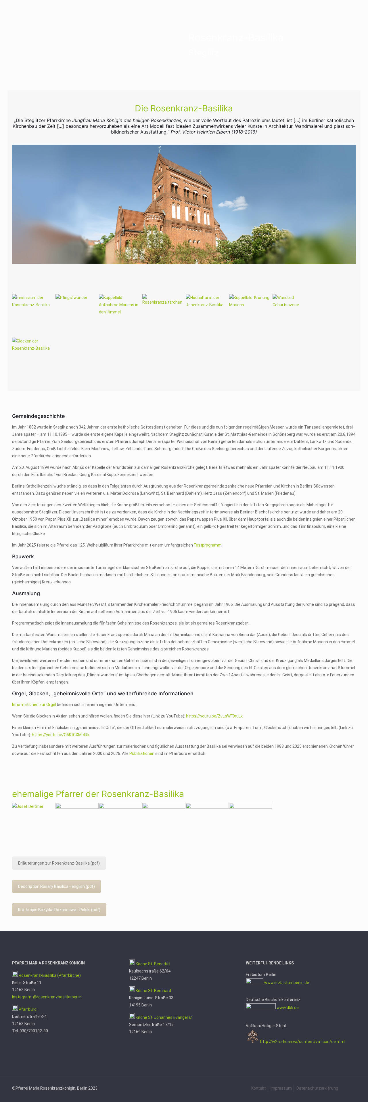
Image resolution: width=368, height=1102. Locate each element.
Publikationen (141, 753)
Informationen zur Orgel (34, 704)
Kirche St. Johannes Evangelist (164, 1017)
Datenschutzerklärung (317, 1088)
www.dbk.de (288, 1007)
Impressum (281, 1088)
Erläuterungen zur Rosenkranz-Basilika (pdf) (59, 863)
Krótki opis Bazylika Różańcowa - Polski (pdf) (59, 909)
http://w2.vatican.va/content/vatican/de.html (302, 1041)
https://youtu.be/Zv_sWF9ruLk (214, 716)
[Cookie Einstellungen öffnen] (13, 1095)
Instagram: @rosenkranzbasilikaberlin (47, 997)
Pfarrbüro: (27, 1009)
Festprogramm (208, 545)
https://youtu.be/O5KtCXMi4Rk (60, 734)
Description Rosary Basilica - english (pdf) (56, 886)
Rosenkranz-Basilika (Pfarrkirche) (49, 975)
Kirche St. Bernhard (153, 990)
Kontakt (258, 1088)
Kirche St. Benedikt (153, 964)
